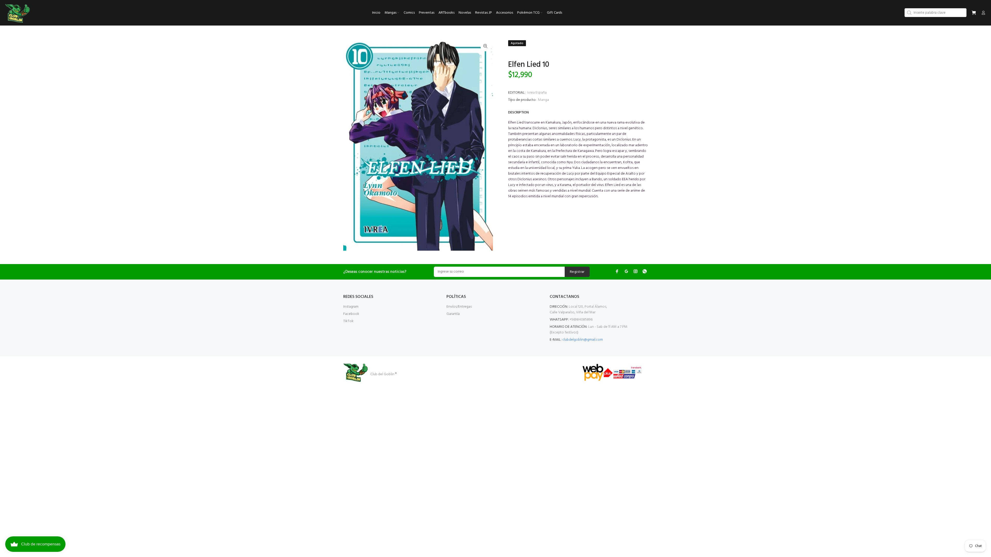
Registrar (577, 272)
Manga (543, 100)
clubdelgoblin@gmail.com (582, 340)
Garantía (453, 314)
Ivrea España (537, 93)
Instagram (350, 307)
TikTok (348, 321)
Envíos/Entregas (459, 307)
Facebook (351, 314)
